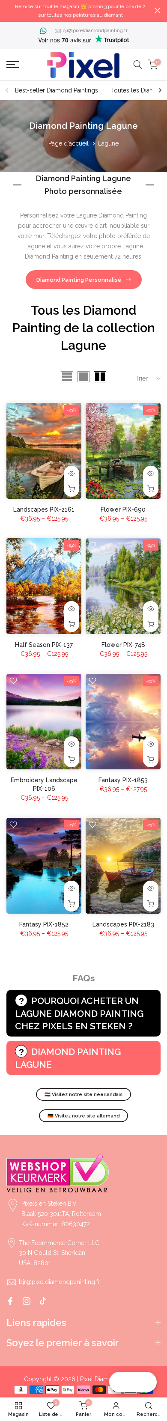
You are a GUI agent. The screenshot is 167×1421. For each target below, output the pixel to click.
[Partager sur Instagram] (26, 1301)
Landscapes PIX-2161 (44, 509)
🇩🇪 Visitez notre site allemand (83, 1116)
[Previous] (7, 90)
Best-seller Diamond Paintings (56, 90)
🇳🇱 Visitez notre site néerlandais (83, 1094)
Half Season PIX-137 (44, 644)
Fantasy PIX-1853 (123, 780)
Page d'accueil (68, 143)
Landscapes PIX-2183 (123, 924)
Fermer (157, 10)
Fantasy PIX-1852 (44, 924)
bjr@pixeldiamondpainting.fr (95, 30)
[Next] (159, 90)
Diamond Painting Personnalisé (79, 280)
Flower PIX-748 (123, 644)
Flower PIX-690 (123, 509)
